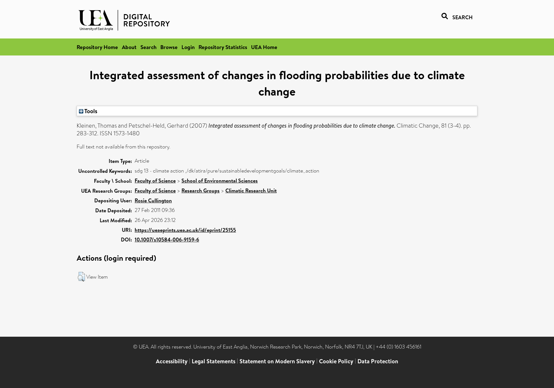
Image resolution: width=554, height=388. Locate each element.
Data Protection (377, 361)
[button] (81, 277)
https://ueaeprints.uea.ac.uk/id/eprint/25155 (185, 229)
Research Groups (200, 190)
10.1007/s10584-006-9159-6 (167, 239)
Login (188, 47)
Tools (90, 111)
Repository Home (97, 47)
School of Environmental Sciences (219, 180)
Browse (169, 47)
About (129, 47)
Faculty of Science (155, 180)
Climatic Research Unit (251, 190)
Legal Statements (213, 361)
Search (148, 47)
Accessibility (172, 361)
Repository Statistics (222, 47)
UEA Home (264, 47)
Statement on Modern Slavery (277, 361)
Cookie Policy (336, 361)
